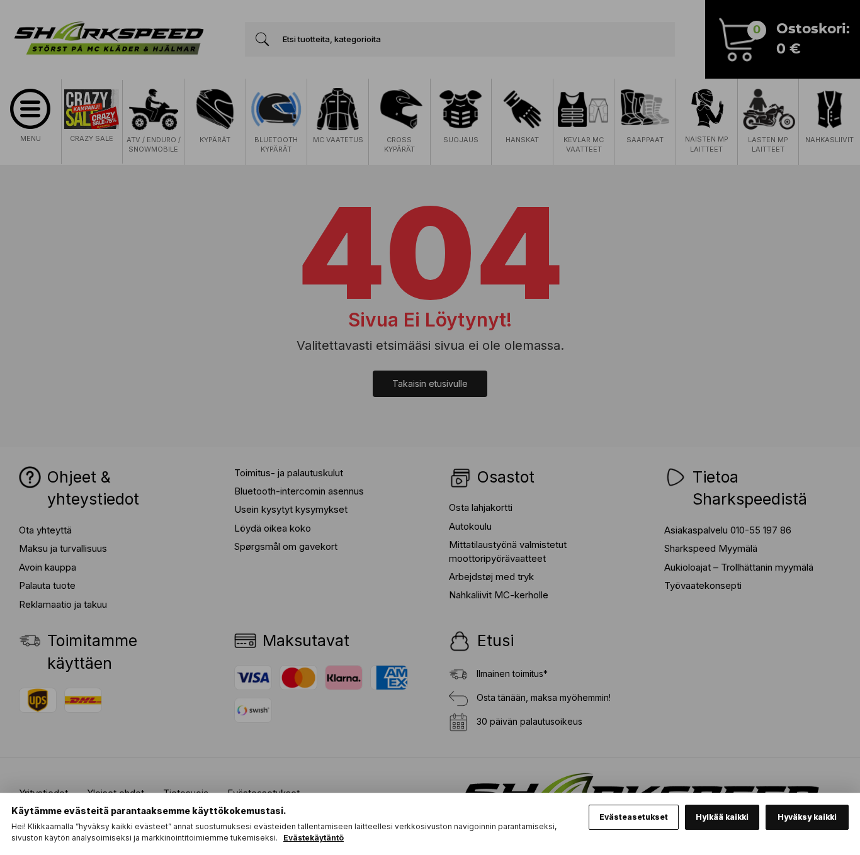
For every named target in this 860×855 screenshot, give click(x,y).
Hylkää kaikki (722, 817)
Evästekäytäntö (313, 837)
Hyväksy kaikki (807, 817)
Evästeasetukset (633, 817)
